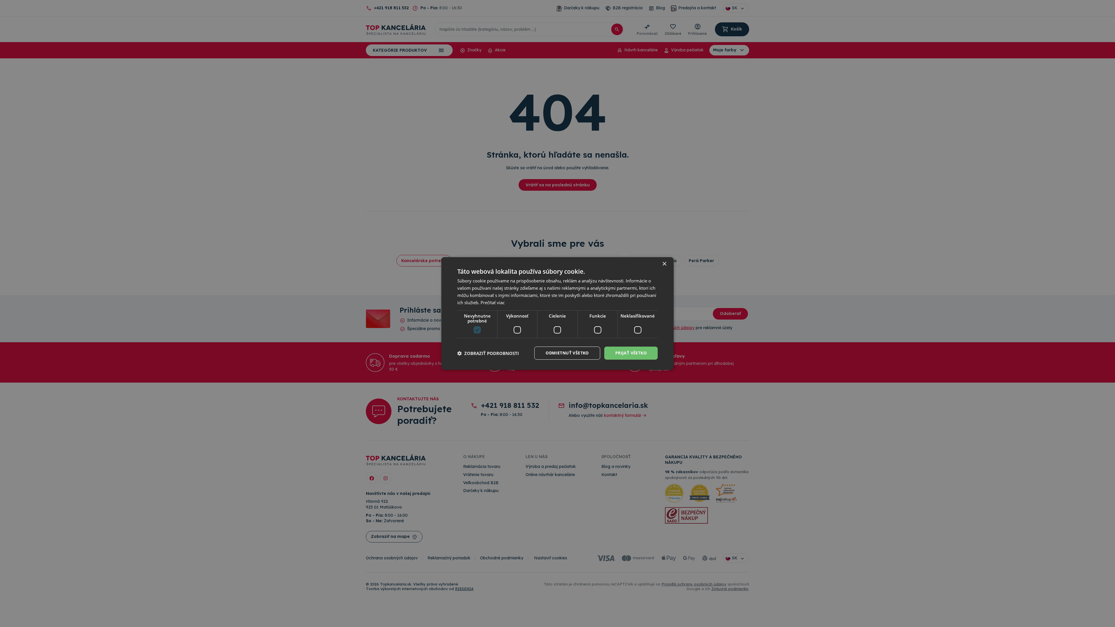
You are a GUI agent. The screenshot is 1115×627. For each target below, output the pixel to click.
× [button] (664, 264)
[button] (488, 353)
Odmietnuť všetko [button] (567, 353)
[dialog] (557, 313)
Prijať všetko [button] (631, 353)
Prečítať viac (493, 302)
